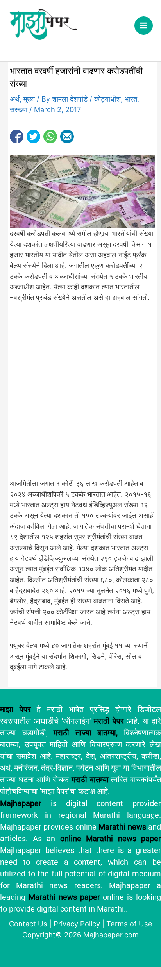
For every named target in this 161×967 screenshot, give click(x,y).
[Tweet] (33, 136)
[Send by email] (67, 136)
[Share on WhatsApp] (50, 136)
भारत (131, 99)
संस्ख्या (18, 109)
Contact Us (28, 923)
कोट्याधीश (107, 99)
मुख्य (29, 99)
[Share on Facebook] (16, 136)
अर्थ (15, 99)
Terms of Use (129, 923)
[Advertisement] (80, 394)
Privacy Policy (77, 923)
